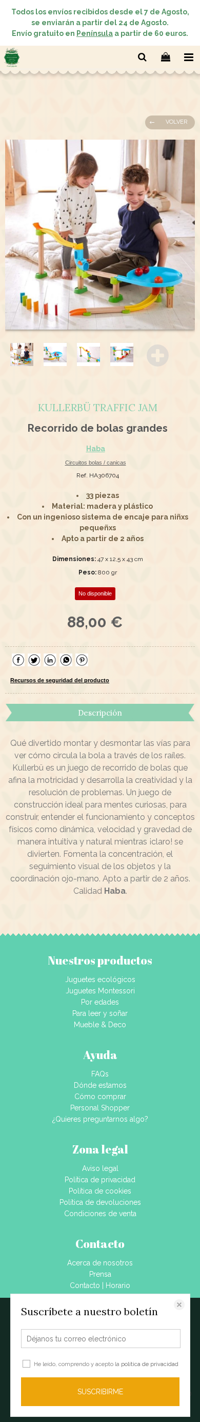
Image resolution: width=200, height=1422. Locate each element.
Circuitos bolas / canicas (95, 462)
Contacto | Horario (100, 1285)
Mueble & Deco (100, 1025)
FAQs (100, 1074)
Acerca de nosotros (100, 1263)
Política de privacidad (100, 1180)
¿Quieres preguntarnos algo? (100, 1119)
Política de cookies (100, 1191)
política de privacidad (149, 1364)
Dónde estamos (100, 1085)
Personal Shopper (100, 1108)
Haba (95, 449)
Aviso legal (100, 1168)
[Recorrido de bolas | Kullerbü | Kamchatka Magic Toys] (100, 235)
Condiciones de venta (100, 1213)
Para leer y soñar (100, 1013)
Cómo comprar (100, 1096)
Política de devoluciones (100, 1202)
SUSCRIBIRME (100, 1392)
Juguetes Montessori (100, 991)
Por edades (100, 1002)
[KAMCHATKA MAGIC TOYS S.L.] (12, 59)
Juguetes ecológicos (100, 979)
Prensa (100, 1274)
